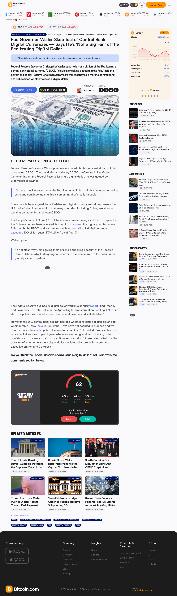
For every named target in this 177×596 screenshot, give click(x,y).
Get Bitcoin (164, 33)
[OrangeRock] (21, 19)
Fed (49, 525)
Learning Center (99, 559)
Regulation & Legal (59, 34)
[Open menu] (169, 5)
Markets (95, 554)
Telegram (152, 550)
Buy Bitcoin (125, 562)
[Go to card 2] (145, 96)
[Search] (142, 5)
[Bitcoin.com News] (17, 4)
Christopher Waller (92, 520)
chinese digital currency (66, 520)
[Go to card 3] (148, 96)
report (94, 305)
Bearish (69, 419)
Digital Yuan (37, 525)
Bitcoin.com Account (130, 553)
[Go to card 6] (157, 96)
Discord (152, 559)
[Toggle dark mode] (134, 5)
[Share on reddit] (111, 90)
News (50, 34)
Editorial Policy (70, 564)
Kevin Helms (89, 90)
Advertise (67, 559)
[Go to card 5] (154, 96)
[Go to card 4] (151, 96)
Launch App (156, 5)
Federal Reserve (63, 525)
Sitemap (67, 573)
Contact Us (68, 554)
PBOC (78, 525)
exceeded (17, 232)
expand (77, 224)
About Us (67, 550)
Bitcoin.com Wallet (129, 557)
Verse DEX (125, 567)
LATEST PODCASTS (138, 248)
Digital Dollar (19, 525)
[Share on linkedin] (116, 90)
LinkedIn (152, 564)
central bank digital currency (35, 520)
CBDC (14, 520)
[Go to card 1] (142, 96)
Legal (65, 568)
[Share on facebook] (101, 90)
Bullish (87, 419)
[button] (64, 89)
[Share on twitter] (106, 90)
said (40, 326)
